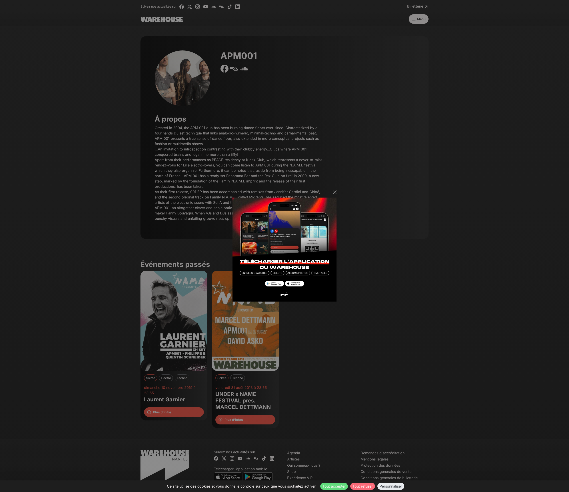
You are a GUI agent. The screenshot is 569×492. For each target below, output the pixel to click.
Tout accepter (334, 486)
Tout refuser (363, 486)
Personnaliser (391, 486)
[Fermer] (334, 192)
